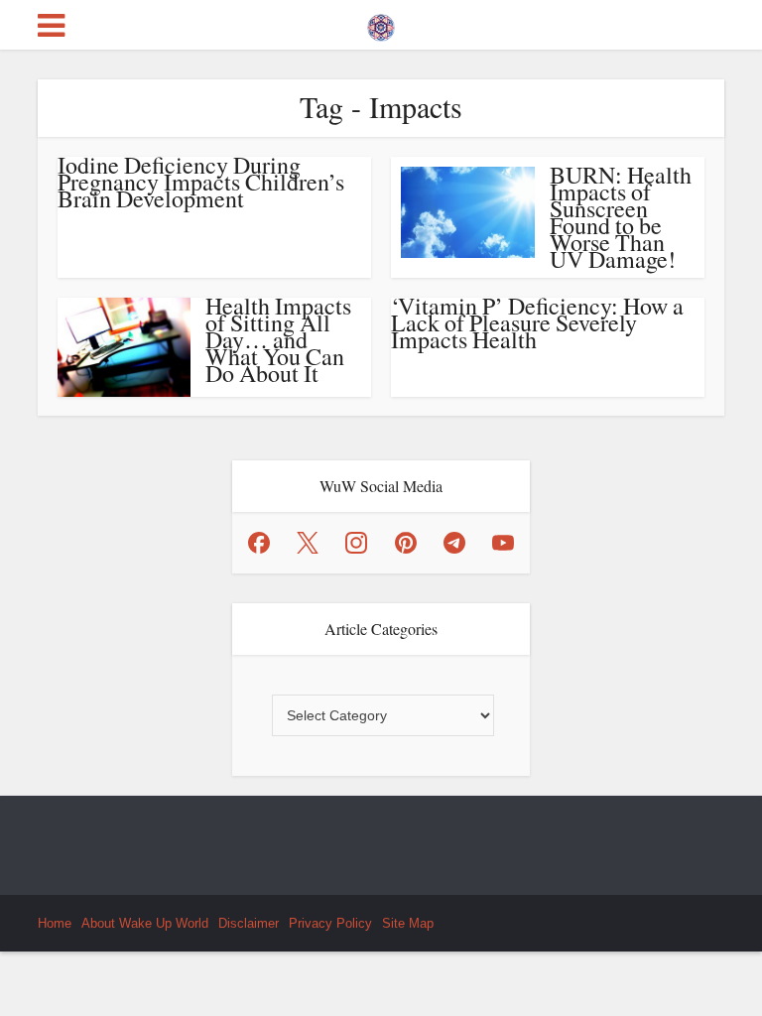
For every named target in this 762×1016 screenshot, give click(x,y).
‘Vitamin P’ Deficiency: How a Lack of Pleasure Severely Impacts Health (537, 322)
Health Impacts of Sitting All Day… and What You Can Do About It (278, 339)
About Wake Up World (144, 923)
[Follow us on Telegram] (454, 543)
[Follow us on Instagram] (356, 543)
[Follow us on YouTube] (503, 543)
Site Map (408, 923)
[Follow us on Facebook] (259, 543)
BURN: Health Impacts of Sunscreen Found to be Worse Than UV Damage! (621, 217)
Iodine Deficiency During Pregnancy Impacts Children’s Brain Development (201, 181)
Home (54, 923)
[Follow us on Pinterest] (406, 543)
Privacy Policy (330, 923)
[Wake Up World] (381, 23)
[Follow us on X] (307, 543)
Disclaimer (248, 923)
